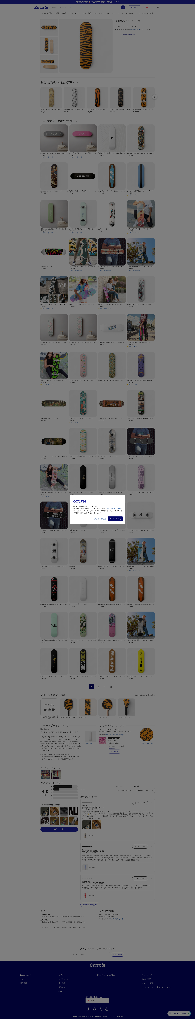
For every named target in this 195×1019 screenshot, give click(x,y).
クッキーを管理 (100, 519)
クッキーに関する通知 (114, 509)
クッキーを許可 (115, 519)
